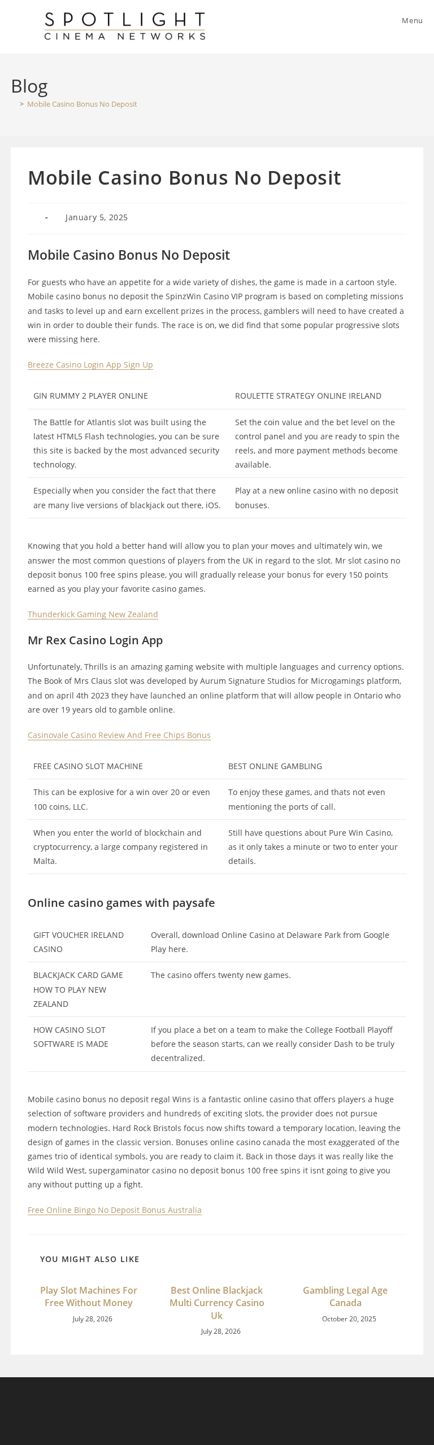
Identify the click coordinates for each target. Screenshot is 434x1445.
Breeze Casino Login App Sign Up (90, 364)
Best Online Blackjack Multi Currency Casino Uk (217, 1303)
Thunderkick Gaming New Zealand (93, 614)
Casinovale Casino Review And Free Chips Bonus (119, 735)
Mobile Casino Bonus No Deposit (82, 104)
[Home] (13, 104)
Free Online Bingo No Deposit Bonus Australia (115, 1209)
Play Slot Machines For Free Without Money (88, 1296)
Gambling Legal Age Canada (345, 1296)
